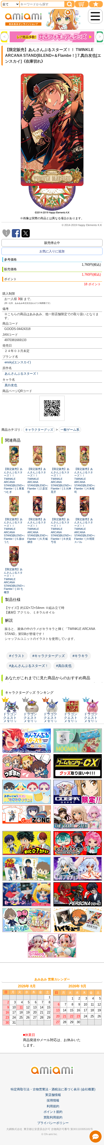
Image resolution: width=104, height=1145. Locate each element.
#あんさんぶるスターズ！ (28, 666)
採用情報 (53, 1100)
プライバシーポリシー (53, 1123)
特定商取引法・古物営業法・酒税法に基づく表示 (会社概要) (53, 1089)
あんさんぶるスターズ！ (22, 373)
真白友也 (11, 385)
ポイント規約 (53, 1112)
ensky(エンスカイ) (18, 362)
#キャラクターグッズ (48, 656)
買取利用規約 (53, 1117)
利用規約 (53, 1106)
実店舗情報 (53, 1095)
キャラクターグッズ (39, 429)
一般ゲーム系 (69, 429)
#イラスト (17, 656)
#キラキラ (80, 656)
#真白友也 (64, 666)
